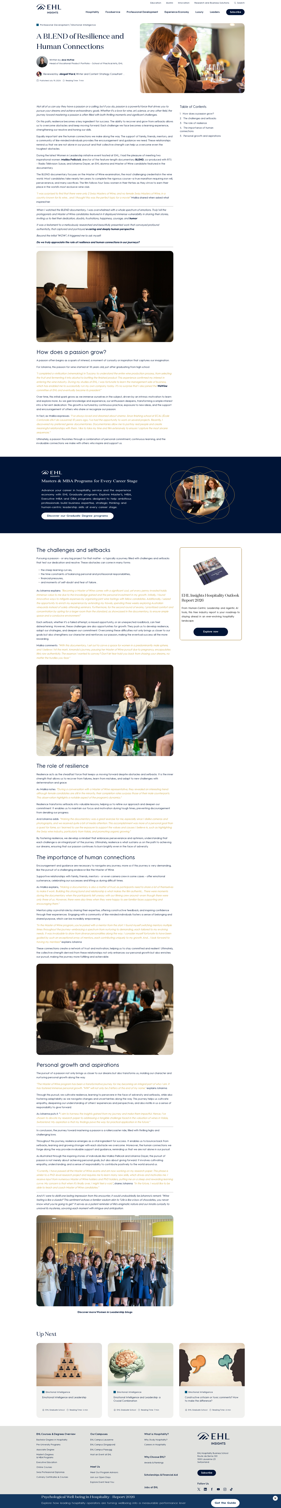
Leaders (215, 12)
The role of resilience (195, 123)
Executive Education (46, 1462)
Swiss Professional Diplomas (50, 1472)
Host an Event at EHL (100, 1454)
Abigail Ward (67, 74)
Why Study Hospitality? (155, 1439)
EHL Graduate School (55, 1410)
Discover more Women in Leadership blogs (105, 1312)
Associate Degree (45, 1449)
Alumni (169, 2)
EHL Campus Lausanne (101, 1439)
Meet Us (95, 1466)
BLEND (139, 159)
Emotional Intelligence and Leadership (64, 1397)
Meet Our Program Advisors (104, 1472)
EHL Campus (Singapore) (102, 1444)
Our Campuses (99, 1434)
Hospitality (92, 12)
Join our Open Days (100, 1477)
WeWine (162, 386)
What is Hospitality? (156, 1434)
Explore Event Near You (102, 1482)
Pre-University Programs (48, 1444)
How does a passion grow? (198, 113)
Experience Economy (177, 12)
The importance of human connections (196, 129)
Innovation (183, 2)
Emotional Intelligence (83, 25)
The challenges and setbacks (199, 118)
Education (155, 2)
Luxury (199, 12)
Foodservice (113, 12)
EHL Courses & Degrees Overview (55, 1434)
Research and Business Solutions (211, 2)
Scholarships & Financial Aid (161, 1474)
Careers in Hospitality (155, 1444)
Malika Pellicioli (71, 159)
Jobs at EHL (151, 1487)
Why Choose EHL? (154, 1457)
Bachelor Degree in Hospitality (51, 1439)
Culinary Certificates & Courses (52, 1477)
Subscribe (235, 12)
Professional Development (142, 12)
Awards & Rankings (153, 1462)
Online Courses (44, 1467)
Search (241, 2)
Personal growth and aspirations (202, 135)
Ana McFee (67, 59)
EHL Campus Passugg (101, 1449)
